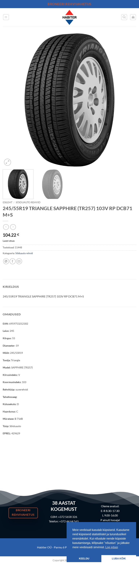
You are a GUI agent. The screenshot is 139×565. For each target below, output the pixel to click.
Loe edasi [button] (111, 547)
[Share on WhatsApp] (6, 261)
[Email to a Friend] (19, 261)
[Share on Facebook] (13, 261)
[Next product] (6, 227)
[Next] (129, 100)
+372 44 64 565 (69, 521)
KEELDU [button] (84, 558)
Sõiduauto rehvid (28, 202)
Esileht (7, 202)
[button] (6, 17)
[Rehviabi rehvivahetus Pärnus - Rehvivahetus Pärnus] (69, 17)
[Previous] (10, 100)
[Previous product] (13, 227)
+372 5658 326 (67, 516)
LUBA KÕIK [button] (119, 558)
